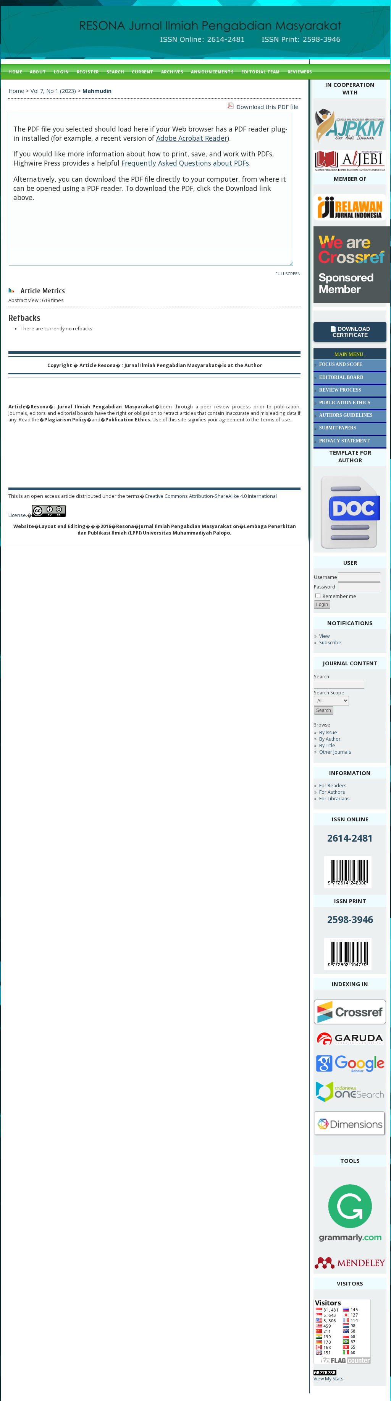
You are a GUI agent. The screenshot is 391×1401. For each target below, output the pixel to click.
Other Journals (335, 752)
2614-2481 (350, 838)
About (38, 72)
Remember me (339, 596)
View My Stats (328, 1378)
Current (142, 72)
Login (61, 72)
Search (321, 676)
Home (15, 72)
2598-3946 (350, 919)
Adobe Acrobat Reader (191, 138)
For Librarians (334, 798)
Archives (172, 72)
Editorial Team (260, 72)
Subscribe (330, 642)
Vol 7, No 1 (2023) (53, 90)
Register (88, 72)
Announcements (212, 72)
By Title (327, 745)
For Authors (332, 792)
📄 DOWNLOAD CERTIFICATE (350, 332)
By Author (330, 739)
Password (324, 586)
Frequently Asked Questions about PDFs (185, 162)
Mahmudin (96, 90)
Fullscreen (288, 273)
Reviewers (300, 72)
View (324, 636)
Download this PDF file (267, 107)
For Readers (332, 785)
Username (325, 577)
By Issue (328, 732)
